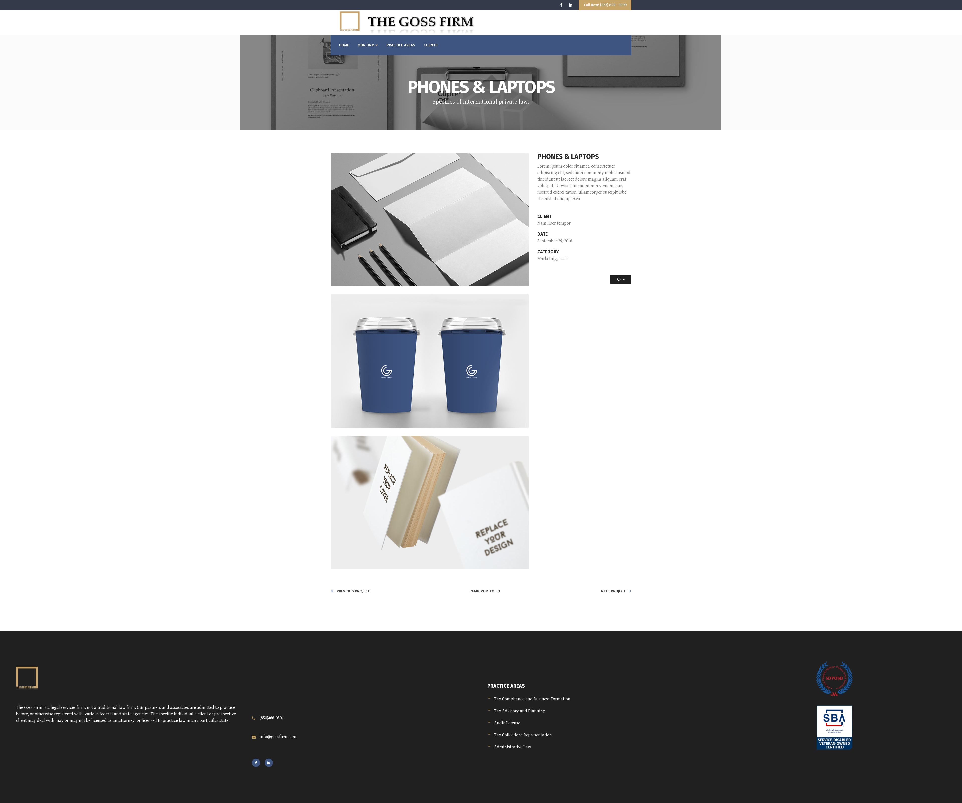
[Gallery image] (430, 219)
